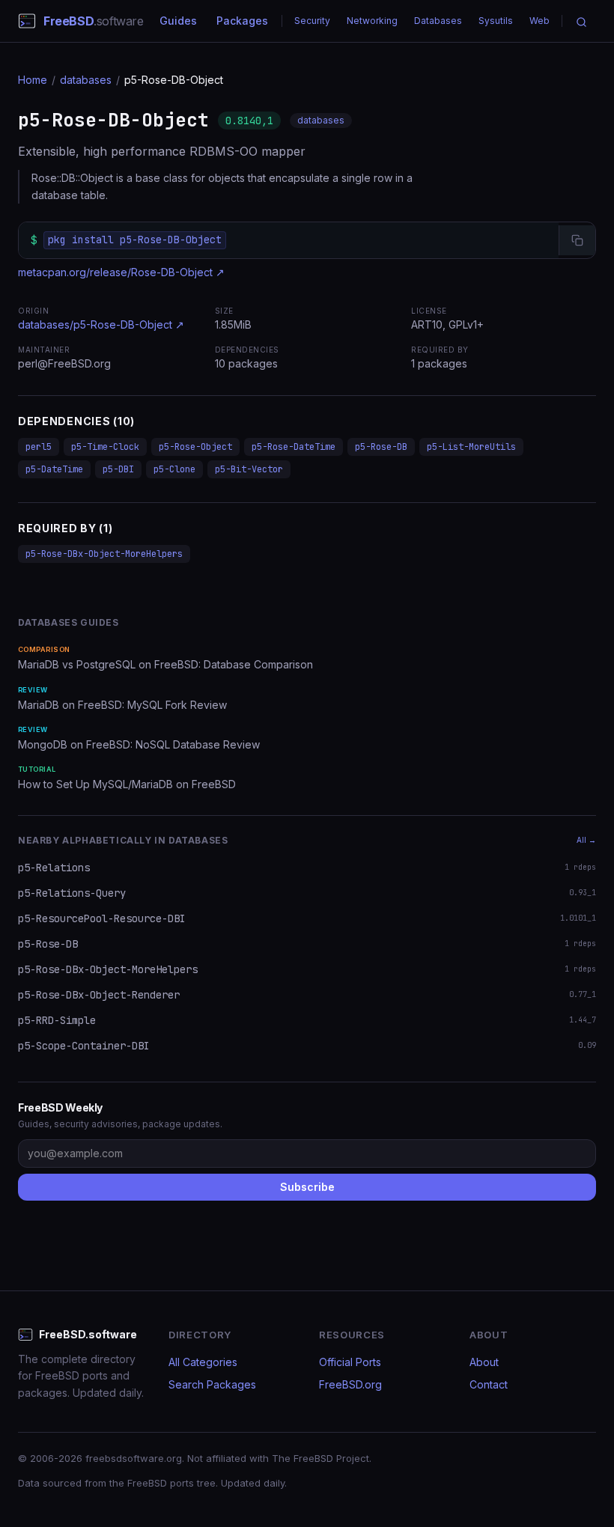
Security (312, 20)
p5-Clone (174, 469)
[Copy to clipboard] (577, 240)
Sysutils (495, 20)
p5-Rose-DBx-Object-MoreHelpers (104, 554)
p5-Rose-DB (381, 447)
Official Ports (350, 1362)
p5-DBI (118, 469)
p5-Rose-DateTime (293, 447)
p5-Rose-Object (195, 447)
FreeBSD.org (350, 1384)
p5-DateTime (54, 469)
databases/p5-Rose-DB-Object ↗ (101, 324)
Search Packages (212, 1384)
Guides (178, 20)
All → (586, 839)
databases (86, 79)
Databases (438, 20)
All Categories (202, 1362)
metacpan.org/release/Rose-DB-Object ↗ (121, 272)
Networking (372, 20)
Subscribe (307, 1186)
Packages (242, 20)
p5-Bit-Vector (249, 469)
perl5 (38, 447)
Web (539, 20)
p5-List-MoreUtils (471, 447)
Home (32, 79)
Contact (488, 1384)
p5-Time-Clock (105, 447)
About (484, 1362)
